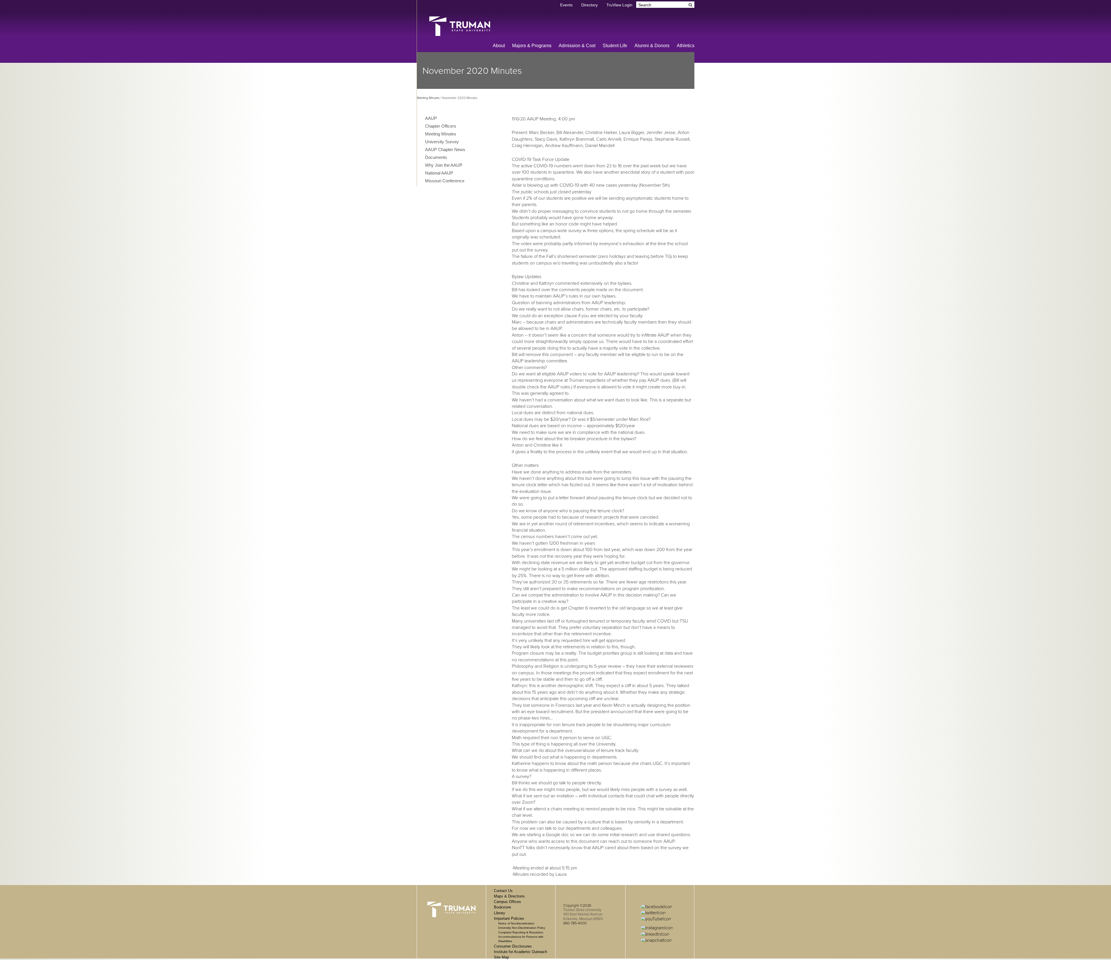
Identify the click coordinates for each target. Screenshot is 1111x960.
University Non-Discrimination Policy (521, 927)
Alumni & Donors (651, 45)
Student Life (615, 45)
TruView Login (619, 5)
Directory (589, 5)
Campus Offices (507, 902)
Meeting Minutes (428, 98)
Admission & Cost (577, 45)
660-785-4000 (575, 923)
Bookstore (502, 907)
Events (566, 5)
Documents (436, 157)
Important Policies (509, 918)
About (499, 45)
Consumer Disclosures (513, 946)
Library (499, 913)
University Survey (442, 141)
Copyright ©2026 (577, 905)
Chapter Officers (440, 126)
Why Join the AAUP (443, 165)
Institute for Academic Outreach (520, 952)
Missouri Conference (444, 180)
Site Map (501, 957)
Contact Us (503, 891)
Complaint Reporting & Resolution (520, 932)
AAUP (431, 118)
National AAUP (439, 172)
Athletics (685, 45)
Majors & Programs (531, 45)
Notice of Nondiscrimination (516, 923)
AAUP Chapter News (445, 149)
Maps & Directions (509, 896)
